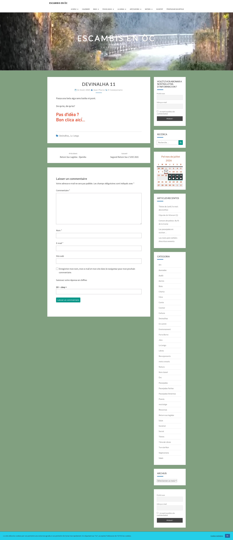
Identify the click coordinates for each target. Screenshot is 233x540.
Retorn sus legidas (166, 415)
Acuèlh (73, 9)
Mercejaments (165, 356)
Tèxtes (161, 436)
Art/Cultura (134, 9)
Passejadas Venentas (167, 393)
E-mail (59, 243)
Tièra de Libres (165, 442)
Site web (60, 256)
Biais (95, 9)
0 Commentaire (115, 90)
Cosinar (162, 308)
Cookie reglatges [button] (217, 536)
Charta (161, 291)
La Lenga (121, 9)
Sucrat (161, 431)
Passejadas (107, 9)
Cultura (162, 313)
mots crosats (164, 361)
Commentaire (63, 190)
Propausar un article (175, 9)
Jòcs (160, 340)
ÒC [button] (227, 536)
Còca (161, 297)
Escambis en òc (58, 2)
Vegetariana (164, 453)
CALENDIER (86, 9)
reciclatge (163, 404)
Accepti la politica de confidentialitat (166, 112)
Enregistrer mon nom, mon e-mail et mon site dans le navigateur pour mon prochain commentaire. (97, 270)
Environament (165, 329)
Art (160, 264)
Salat (161, 420)
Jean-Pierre (99, 90)
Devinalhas (64, 135)
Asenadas (162, 270)
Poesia (161, 399)
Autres (161, 281)
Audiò (161, 275)
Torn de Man (164, 447)
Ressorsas (163, 409)
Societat (159, 9)
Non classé (163, 372)
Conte (161, 302)
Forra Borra (163, 334)
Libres (161, 350)
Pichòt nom (161, 93)
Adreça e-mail (162, 102)
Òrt (160, 377)
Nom (59, 230)
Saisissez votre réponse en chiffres (71, 280)
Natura (148, 9)
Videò (161, 458)
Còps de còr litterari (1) (168, 215)
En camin (162, 324)
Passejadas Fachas (166, 388)
